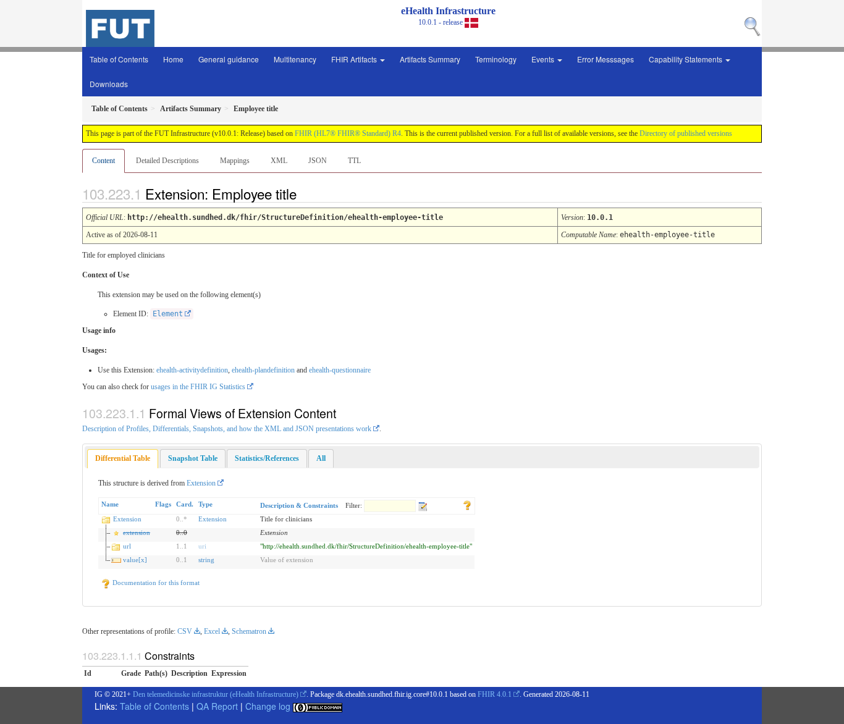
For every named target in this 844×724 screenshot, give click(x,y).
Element (168, 313)
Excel (212, 631)
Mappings (235, 160)
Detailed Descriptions (167, 160)
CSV (184, 631)
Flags (163, 504)
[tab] (122, 458)
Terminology (496, 59)
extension (136, 532)
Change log (267, 706)
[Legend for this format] (467, 504)
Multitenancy (295, 59)
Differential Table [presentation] (122, 458)
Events (543, 59)
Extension (201, 483)
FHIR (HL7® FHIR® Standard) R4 (348, 133)
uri (202, 546)
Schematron (249, 631)
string (206, 559)
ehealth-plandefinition (263, 370)
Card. (184, 504)
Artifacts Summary (430, 59)
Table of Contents (119, 59)
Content (103, 160)
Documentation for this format (155, 582)
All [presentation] (321, 458)
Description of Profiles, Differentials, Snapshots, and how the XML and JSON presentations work (226, 428)
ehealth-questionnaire (340, 370)
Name (110, 504)
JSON (317, 160)
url (127, 546)
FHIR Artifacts (355, 59)
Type (205, 504)
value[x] (135, 559)
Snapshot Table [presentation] (192, 458)
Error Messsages (605, 59)
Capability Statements (686, 59)
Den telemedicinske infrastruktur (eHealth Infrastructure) (215, 694)
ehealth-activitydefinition (192, 370)
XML (279, 160)
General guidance (228, 59)
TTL (354, 160)
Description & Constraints (299, 505)
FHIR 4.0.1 (495, 694)
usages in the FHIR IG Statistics (198, 386)
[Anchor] (307, 193)
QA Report (217, 706)
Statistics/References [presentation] (267, 458)
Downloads (109, 83)
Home (173, 59)
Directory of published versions (685, 133)
